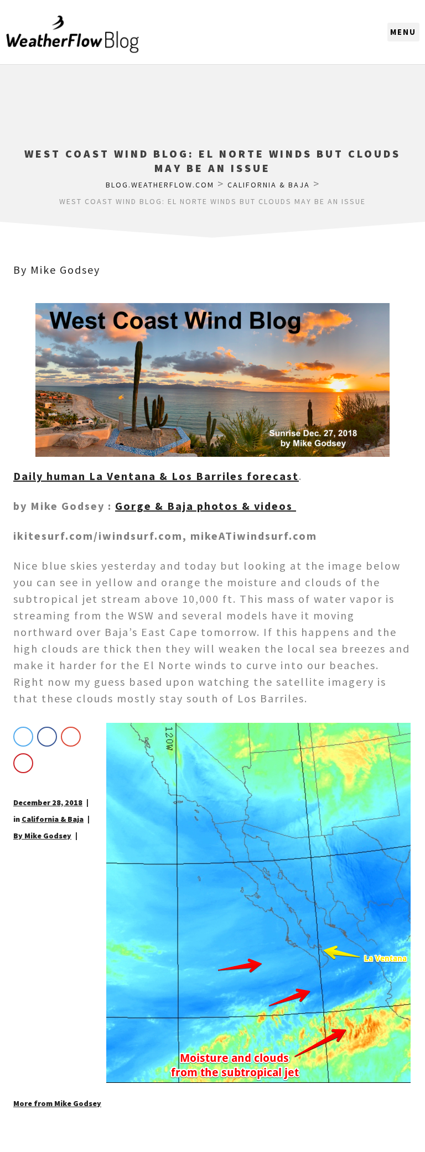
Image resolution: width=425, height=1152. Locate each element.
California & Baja (53, 819)
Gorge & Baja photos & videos (205, 506)
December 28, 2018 (47, 802)
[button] (403, 32)
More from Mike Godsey (57, 1103)
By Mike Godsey (56, 270)
